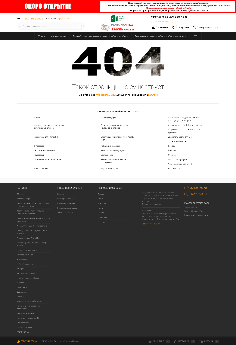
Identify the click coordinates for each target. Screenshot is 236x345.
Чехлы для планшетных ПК (180, 164)
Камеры (171, 146)
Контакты (102, 203)
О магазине (102, 217)
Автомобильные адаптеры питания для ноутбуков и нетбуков (100, 36)
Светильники (107, 155)
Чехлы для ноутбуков (177, 159)
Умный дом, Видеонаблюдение (47, 159)
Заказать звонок (161, 21)
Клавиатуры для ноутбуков (113, 150)
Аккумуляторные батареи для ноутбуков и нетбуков (114, 126)
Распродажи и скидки (66, 203)
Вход (27, 18)
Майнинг (172, 150)
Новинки (60, 194)
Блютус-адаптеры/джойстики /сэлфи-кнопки (118, 138)
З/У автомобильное (177, 141)
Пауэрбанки (39, 155)
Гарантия (101, 222)
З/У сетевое (39, 146)
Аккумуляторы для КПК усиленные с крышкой (184, 131)
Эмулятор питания (109, 168)
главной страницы (106, 95)
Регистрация (37, 18)
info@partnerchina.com (196, 203)
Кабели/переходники (110, 146)
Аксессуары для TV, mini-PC (46, 137)
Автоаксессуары (58, 36)
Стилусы (172, 155)
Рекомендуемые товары (67, 208)
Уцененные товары (65, 213)
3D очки (41, 36)
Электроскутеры (41, 168)
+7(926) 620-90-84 (48, 341)
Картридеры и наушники (44, 150)
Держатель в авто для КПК (180, 137)
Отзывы (101, 199)
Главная (101, 194)
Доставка (102, 213)
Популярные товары (65, 199)
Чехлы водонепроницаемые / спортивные (114, 160)
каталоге (153, 95)
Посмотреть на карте (151, 224)
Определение (63, 18)
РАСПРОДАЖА (174, 168)
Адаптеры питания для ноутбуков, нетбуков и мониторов (160, 36)
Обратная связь (28, 341)
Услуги (100, 208)
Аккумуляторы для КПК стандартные (185, 125)
